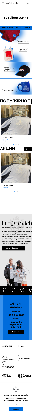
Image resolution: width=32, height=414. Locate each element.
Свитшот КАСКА (8, 137)
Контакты (21, 356)
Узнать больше (16, 405)
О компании (22, 361)
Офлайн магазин (24, 358)
